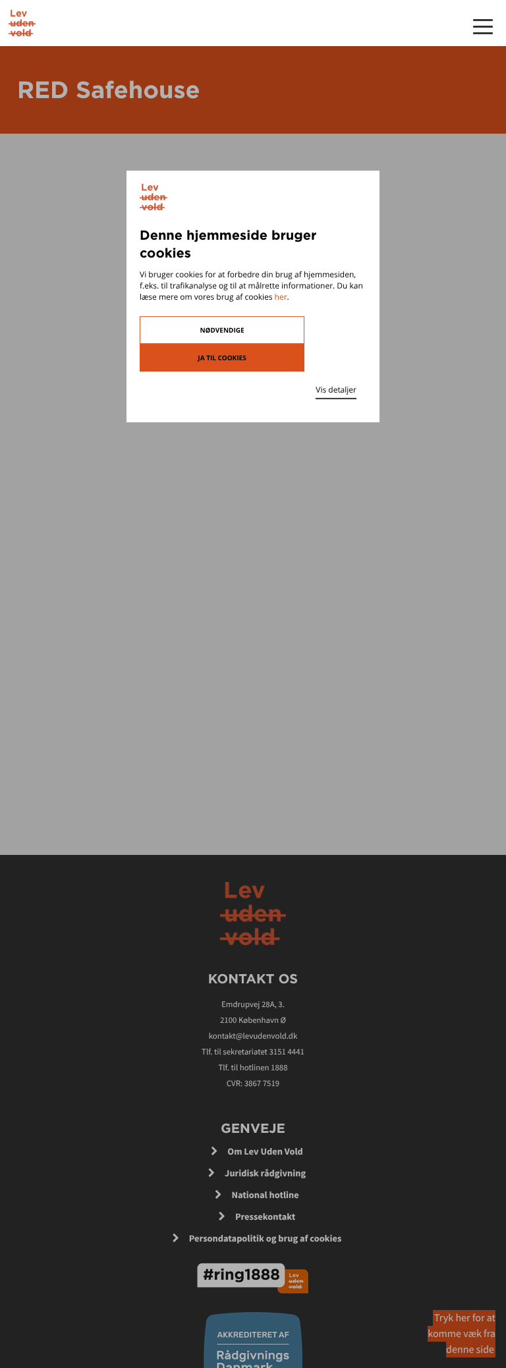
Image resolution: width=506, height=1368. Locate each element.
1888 (279, 1067)
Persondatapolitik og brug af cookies (265, 1238)
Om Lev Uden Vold (265, 1151)
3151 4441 (286, 1052)
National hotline (264, 1195)
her (281, 296)
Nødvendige (222, 330)
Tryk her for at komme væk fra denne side (461, 1333)
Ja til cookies (222, 357)
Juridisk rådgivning (265, 1173)
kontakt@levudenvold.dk (253, 1036)
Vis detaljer (336, 389)
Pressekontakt (265, 1216)
